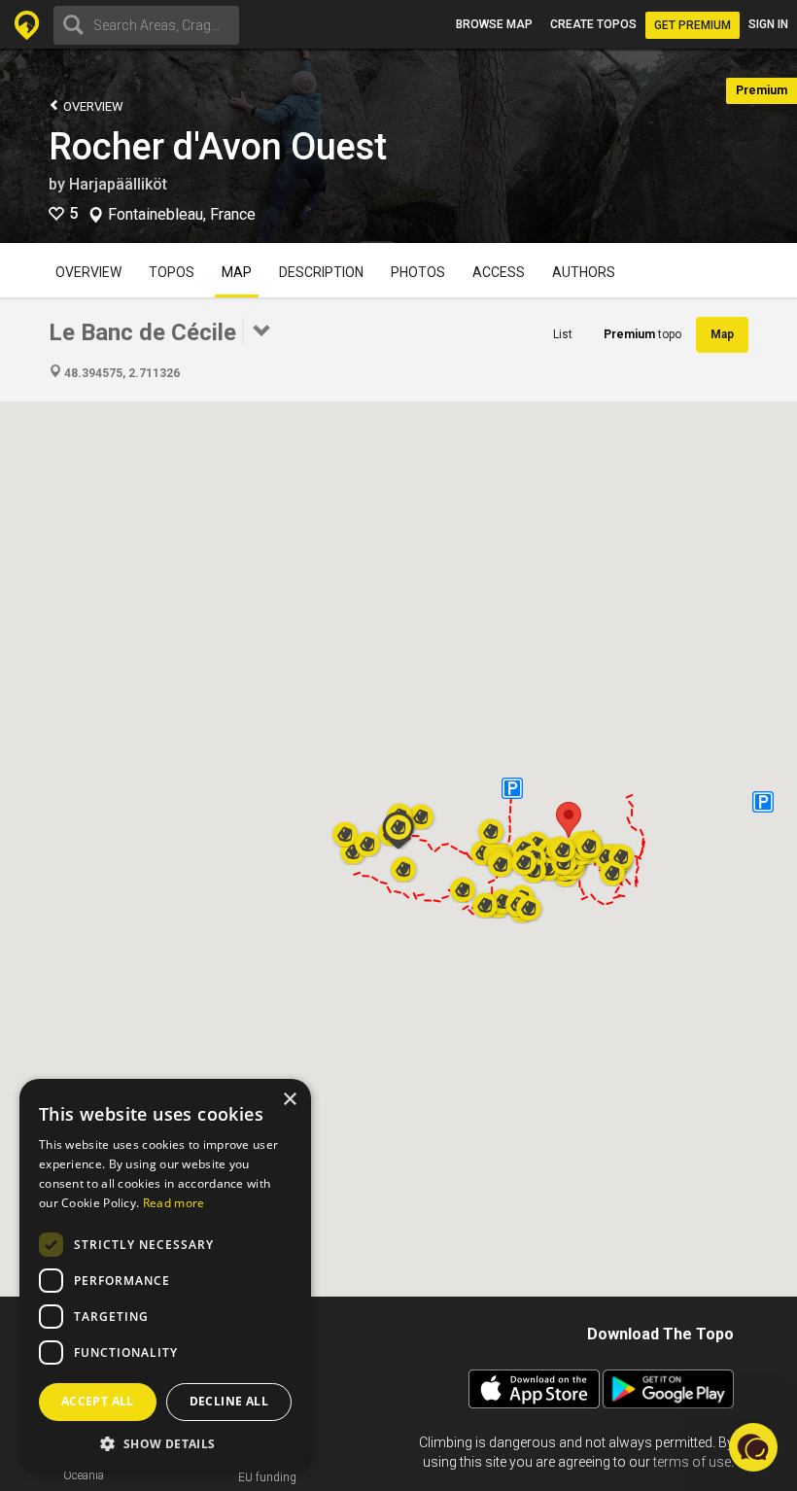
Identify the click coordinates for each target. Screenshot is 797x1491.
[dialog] (165, 1275)
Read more (174, 1203)
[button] (398, 830)
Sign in (768, 24)
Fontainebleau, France (182, 215)
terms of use (692, 1462)
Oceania (83, 1475)
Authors (583, 272)
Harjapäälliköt (118, 184)
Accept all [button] (97, 1401)
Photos (418, 272)
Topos (171, 272)
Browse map (494, 24)
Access (498, 272)
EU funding (267, 1477)
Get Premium (692, 25)
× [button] (289, 1099)
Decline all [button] (229, 1401)
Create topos (593, 24)
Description (321, 272)
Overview (91, 106)
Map (237, 272)
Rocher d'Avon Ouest (218, 146)
